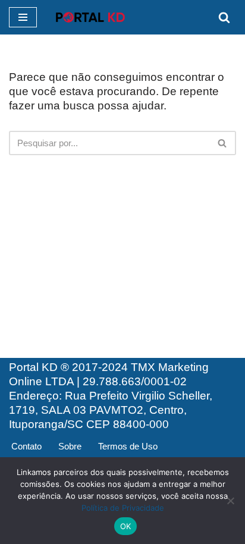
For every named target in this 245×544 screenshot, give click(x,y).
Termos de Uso (128, 446)
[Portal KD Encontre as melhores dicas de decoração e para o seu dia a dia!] (90, 17)
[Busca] (224, 17)
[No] (230, 501)
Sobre (69, 446)
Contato (26, 446)
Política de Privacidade (122, 507)
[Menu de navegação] (23, 17)
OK (125, 526)
